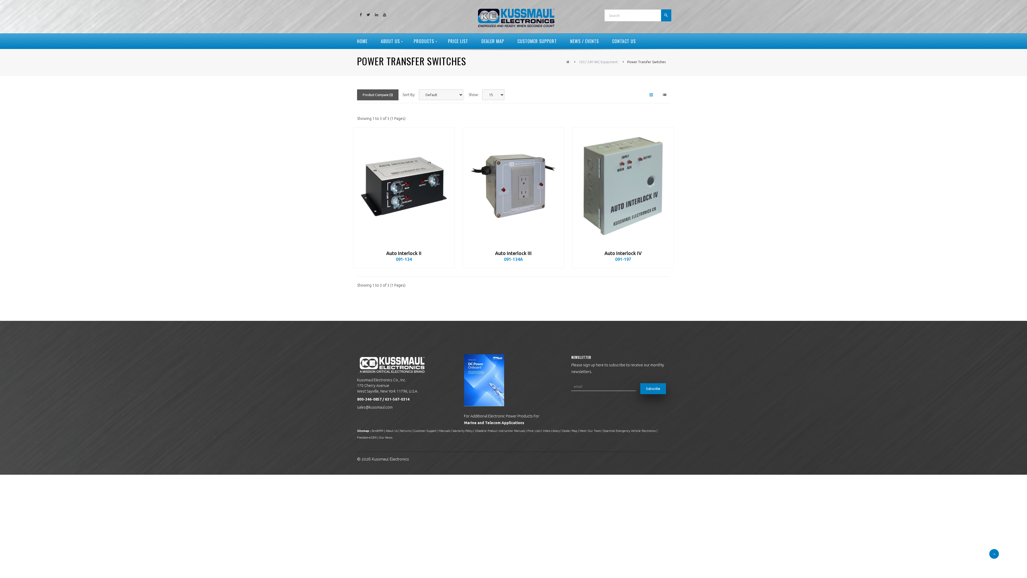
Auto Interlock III (513, 253)
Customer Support (425, 430)
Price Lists (534, 430)
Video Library (551, 430)
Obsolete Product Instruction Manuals (500, 430)
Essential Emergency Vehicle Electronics (629, 430)
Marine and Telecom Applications (494, 423)
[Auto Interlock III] (513, 186)
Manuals (444, 430)
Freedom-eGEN (367, 437)
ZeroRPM (377, 430)
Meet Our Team (590, 430)
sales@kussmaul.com (375, 407)
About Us (392, 430)
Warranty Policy (463, 430)
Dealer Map (569, 430)
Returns (405, 430)
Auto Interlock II (403, 253)
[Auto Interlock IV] (623, 186)
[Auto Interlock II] (404, 186)
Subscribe (653, 388)
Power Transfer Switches (646, 62)
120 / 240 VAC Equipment (598, 62)
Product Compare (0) (378, 95)
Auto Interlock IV (623, 253)
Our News (385, 437)
